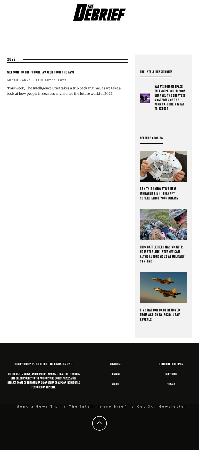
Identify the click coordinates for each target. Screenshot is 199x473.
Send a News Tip (37, 406)
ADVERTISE (115, 364)
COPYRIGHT (171, 374)
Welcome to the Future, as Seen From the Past (41, 72)
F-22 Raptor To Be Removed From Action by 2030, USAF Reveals (160, 315)
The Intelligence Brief (98, 406)
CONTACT (115, 374)
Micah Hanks (19, 80)
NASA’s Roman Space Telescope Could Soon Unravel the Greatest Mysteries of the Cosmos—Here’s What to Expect (170, 98)
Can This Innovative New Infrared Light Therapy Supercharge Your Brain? (159, 194)
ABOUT (115, 384)
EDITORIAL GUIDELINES (171, 364)
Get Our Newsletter (162, 406)
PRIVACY (171, 384)
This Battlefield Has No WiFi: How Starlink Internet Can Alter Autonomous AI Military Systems (162, 254)
